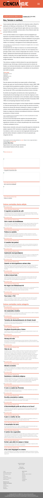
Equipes (23, 480)
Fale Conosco (6, 479)
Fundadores (24, 479)
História (23, 475)
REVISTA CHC (6, 481)
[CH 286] (29, 16)
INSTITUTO (24, 471)
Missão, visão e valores (26, 474)
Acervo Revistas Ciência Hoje (13, 16)
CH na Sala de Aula (7, 474)
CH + (4, 475)
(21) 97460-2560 (21, 468)
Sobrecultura (5, 485)
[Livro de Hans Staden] (12, 141)
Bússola (4, 487)
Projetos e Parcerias (7, 477)
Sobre (23, 472)
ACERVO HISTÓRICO (7, 483)
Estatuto (24, 476)
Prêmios (23, 477)
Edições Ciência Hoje (7, 472)
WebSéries (5, 488)
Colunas (4, 484)
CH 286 (22, 140)
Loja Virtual (5, 476)
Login (4, 471)
